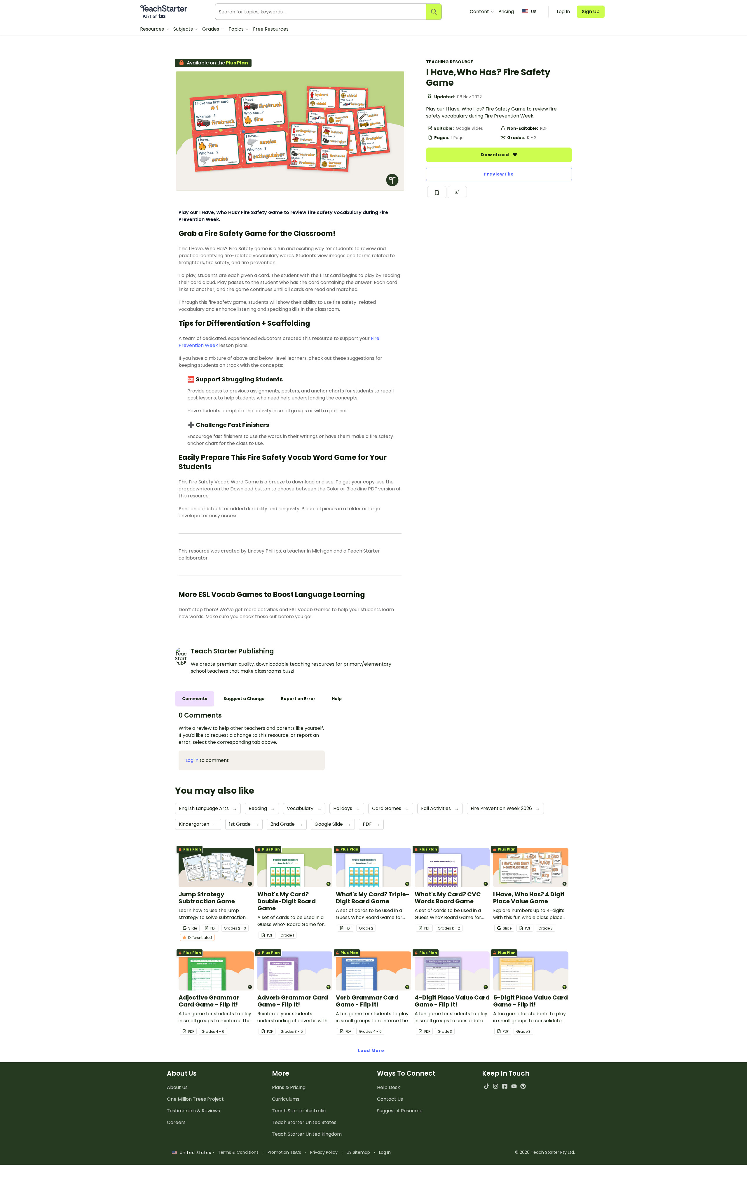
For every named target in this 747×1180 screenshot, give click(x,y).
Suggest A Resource (400, 1110)
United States (194, 1153)
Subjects (183, 29)
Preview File (499, 174)
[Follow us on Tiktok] (486, 1086)
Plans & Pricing (289, 1087)
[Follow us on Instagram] (495, 1086)
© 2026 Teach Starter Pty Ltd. (545, 1152)
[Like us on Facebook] (504, 1086)
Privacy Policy (324, 1152)
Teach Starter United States (304, 1122)
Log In (385, 1152)
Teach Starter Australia (299, 1110)
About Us (177, 1087)
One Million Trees (195, 1099)
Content (480, 11)
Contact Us (390, 1099)
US (533, 12)
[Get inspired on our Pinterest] (523, 1086)
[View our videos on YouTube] (514, 1086)
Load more (371, 1050)
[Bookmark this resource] (436, 192)
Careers (176, 1122)
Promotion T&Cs (284, 1152)
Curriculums (285, 1099)
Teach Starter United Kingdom (307, 1134)
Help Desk (388, 1087)
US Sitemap (358, 1152)
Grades (211, 29)
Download (495, 154)
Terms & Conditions (238, 1152)
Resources (152, 29)
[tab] (194, 698)
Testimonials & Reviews (193, 1110)
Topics (236, 29)
